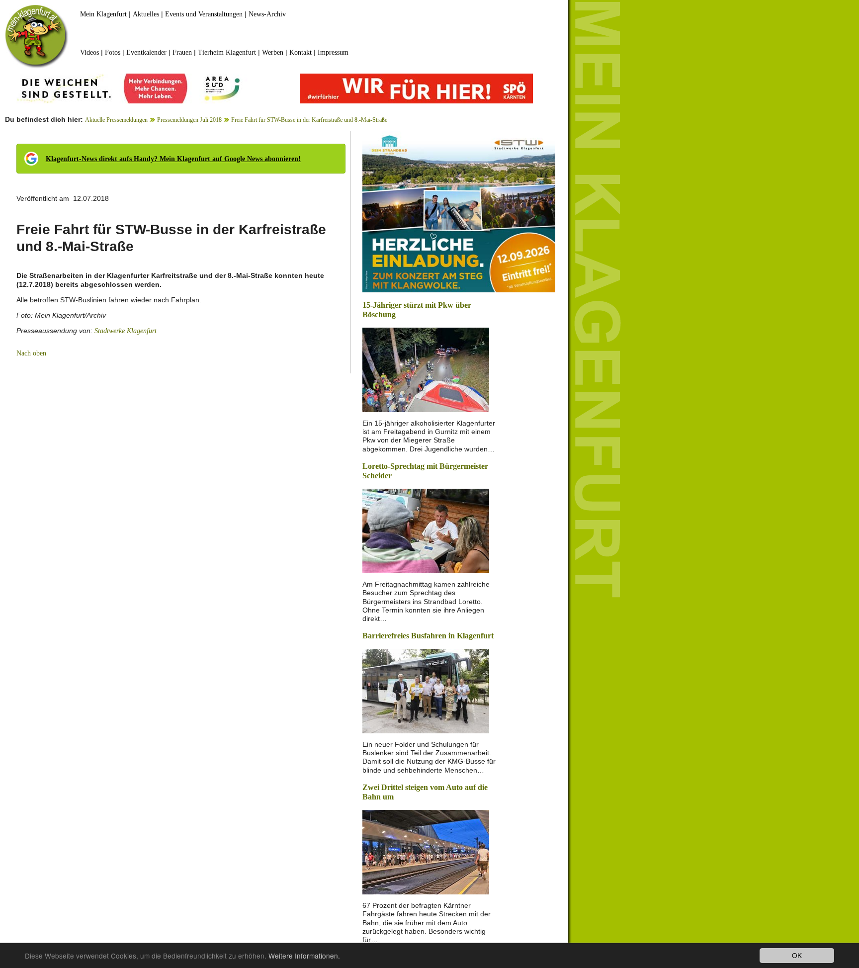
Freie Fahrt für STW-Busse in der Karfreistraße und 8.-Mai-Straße (309, 119)
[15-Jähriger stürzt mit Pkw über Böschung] (425, 369)
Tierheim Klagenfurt (227, 52)
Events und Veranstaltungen (204, 14)
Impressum (333, 52)
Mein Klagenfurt (103, 14)
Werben (272, 52)
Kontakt (300, 52)
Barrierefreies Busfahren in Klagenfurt (428, 635)
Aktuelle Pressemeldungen (116, 119)
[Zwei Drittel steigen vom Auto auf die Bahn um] (425, 851)
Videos (89, 52)
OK (797, 955)
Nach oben (31, 353)
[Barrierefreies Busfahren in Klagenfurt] (425, 690)
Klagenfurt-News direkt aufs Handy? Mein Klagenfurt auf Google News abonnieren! (173, 159)
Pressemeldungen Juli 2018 (189, 119)
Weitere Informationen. (304, 956)
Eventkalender (146, 52)
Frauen (182, 52)
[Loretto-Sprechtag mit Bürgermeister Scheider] (425, 530)
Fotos (112, 52)
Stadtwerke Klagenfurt (125, 331)
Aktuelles (146, 14)
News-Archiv (267, 14)
